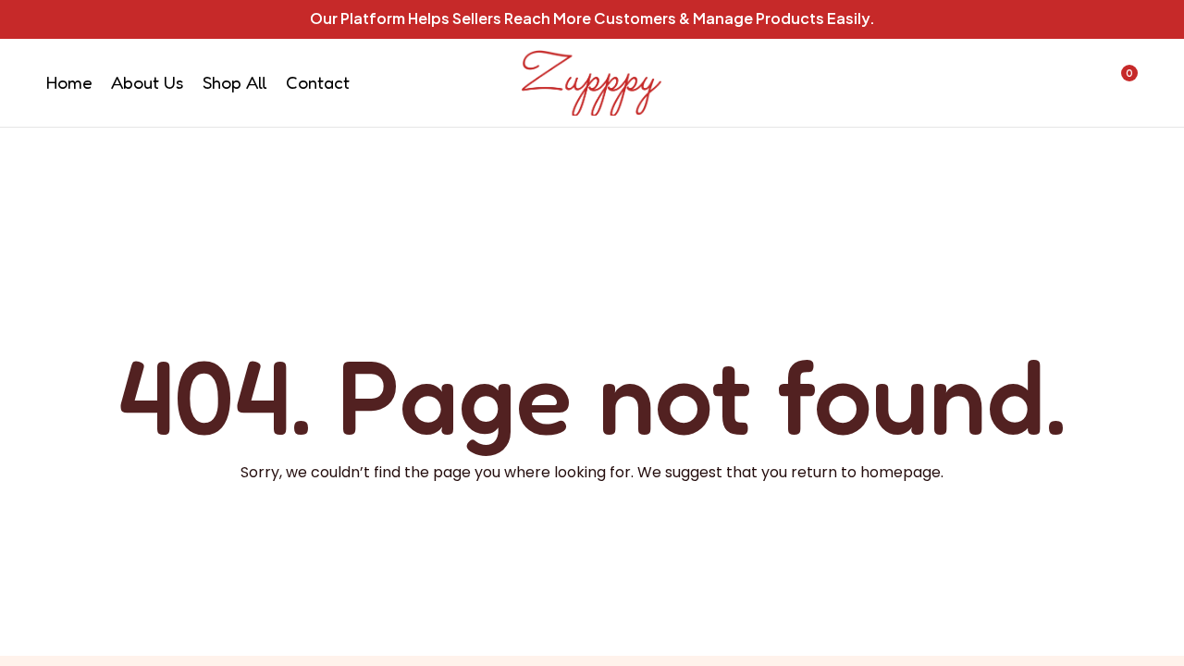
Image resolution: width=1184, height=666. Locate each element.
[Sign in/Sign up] (1023, 82)
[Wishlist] (1071, 82)
